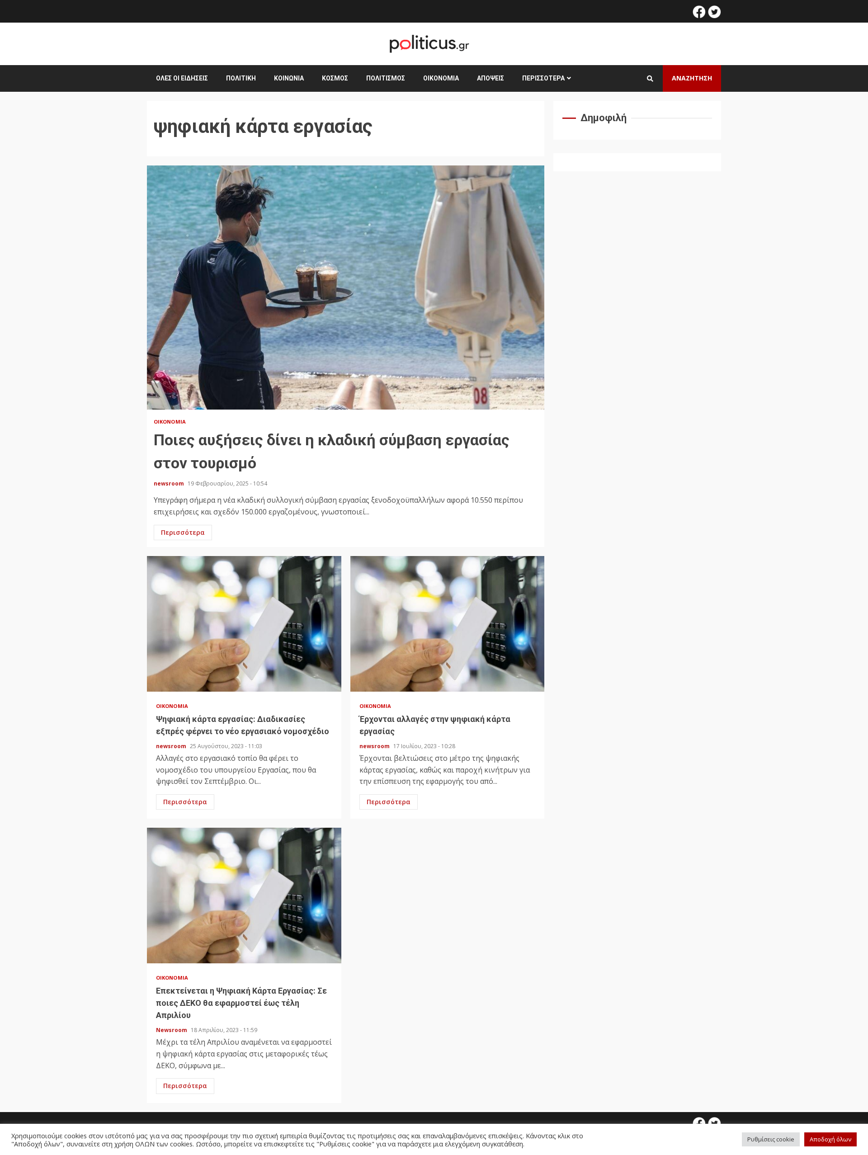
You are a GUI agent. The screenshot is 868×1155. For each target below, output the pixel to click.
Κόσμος (335, 78)
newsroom (169, 483)
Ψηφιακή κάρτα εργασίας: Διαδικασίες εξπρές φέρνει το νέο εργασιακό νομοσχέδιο (244, 624)
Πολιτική (241, 78)
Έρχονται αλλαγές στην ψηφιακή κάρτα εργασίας (447, 624)
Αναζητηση (692, 78)
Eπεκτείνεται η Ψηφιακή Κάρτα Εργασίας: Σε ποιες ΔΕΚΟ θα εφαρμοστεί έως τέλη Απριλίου (244, 895)
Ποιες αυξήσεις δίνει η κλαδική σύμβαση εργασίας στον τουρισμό (345, 287)
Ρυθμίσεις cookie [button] (770, 1139)
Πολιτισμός (385, 78)
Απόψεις (490, 78)
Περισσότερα (543, 78)
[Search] (650, 78)
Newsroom (172, 1030)
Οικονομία (441, 78)
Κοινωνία (289, 78)
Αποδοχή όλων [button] (830, 1139)
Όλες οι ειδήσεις (182, 78)
